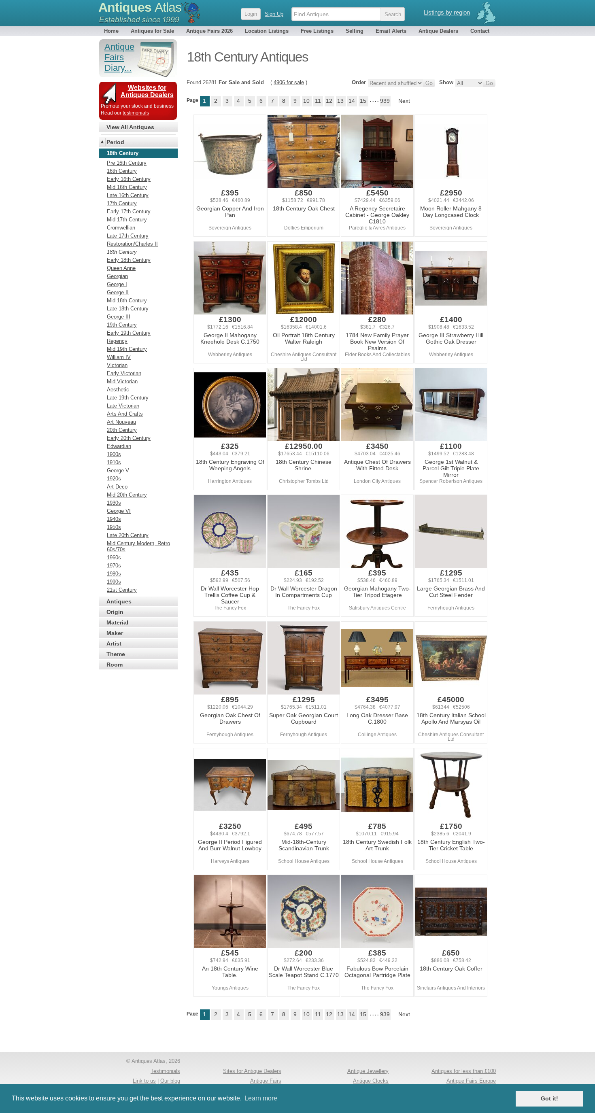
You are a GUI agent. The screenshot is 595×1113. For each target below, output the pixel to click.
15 (363, 101)
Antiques (139, 7)
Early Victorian (124, 373)
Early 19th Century (129, 333)
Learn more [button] (260, 1098)
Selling (354, 31)
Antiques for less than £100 (463, 1071)
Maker (114, 633)
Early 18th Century (129, 260)
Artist (113, 643)
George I (117, 284)
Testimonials (165, 1071)
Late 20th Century (128, 535)
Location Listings (267, 31)
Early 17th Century (129, 211)
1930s (114, 503)
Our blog (170, 1081)
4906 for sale (289, 82)
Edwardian (119, 446)
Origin (114, 612)
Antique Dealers (438, 31)
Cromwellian (121, 228)
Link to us (144, 1081)
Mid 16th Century (127, 187)
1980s (114, 574)
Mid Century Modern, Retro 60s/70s (138, 546)
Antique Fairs (265, 1081)
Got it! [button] (549, 1098)
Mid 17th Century (127, 220)
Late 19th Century (128, 398)
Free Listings (317, 31)
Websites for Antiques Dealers (147, 91)
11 (318, 101)
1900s (114, 454)
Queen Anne (121, 268)
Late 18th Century (128, 309)
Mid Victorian (122, 381)
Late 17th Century (128, 236)
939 (385, 101)
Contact (479, 31)
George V (118, 470)
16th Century (122, 171)
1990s (114, 582)
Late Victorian (123, 406)
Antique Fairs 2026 (209, 31)
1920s (114, 479)
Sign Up (274, 14)
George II (118, 292)
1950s (114, 527)
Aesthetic (118, 390)
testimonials (136, 113)
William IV (119, 357)
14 (351, 101)
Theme (115, 654)
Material (117, 622)
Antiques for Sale (152, 31)
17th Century (122, 203)
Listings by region (447, 12)
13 (340, 101)
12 (329, 101)
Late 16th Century (128, 195)
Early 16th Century (129, 179)
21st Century (122, 590)
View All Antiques (130, 127)
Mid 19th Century (127, 349)
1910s (114, 462)
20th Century (122, 430)
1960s (114, 557)
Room (114, 664)
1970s (114, 566)
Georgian (117, 276)
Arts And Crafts (125, 414)
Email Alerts (391, 31)
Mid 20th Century (127, 495)
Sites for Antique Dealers (252, 1071)
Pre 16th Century (127, 163)
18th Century (122, 252)
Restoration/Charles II (132, 244)
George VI (119, 511)
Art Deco (117, 487)
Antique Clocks (371, 1081)
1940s (114, 519)
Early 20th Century (129, 438)
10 (306, 101)
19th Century (122, 325)
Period (115, 142)
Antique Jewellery (368, 1071)
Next (404, 101)
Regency (117, 341)
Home (111, 31)
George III (118, 317)
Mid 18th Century (127, 300)
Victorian (117, 365)
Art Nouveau (121, 422)
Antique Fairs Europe (471, 1081)
